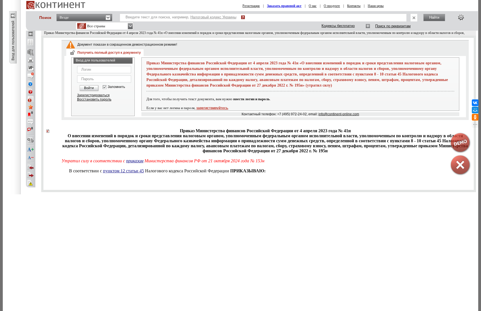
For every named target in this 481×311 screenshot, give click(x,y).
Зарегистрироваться (93, 95)
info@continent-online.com (338, 114)
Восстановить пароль (94, 99)
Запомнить (116, 87)
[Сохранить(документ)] (30, 52)
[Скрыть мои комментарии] (30, 122)
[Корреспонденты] (30, 167)
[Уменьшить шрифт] (30, 157)
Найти (434, 17)
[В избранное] (30, 107)
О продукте (332, 6)
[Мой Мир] (475, 110)
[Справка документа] (30, 91)
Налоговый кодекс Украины (213, 17)
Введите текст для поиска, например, (181, 17)
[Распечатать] (30, 60)
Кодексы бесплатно (338, 26)
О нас (312, 6)
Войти (89, 88)
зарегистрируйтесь (212, 108)
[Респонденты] (30, 175)
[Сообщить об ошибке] (30, 183)
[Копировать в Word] (30, 68)
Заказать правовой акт (284, 6)
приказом (134, 160)
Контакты (353, 6)
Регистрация (251, 6)
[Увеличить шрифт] (30, 149)
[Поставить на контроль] (30, 99)
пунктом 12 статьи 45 (123, 170)
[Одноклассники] (475, 117)
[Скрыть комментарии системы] (30, 75)
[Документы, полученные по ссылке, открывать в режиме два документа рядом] (30, 42)
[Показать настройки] (461, 17)
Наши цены (376, 6)
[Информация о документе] (30, 83)
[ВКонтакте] (475, 102)
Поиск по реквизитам (393, 26)
